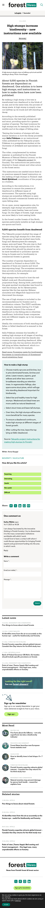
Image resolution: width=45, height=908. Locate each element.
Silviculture (18, 458)
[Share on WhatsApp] (24, 505)
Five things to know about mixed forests (18, 625)
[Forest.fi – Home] (22, 864)
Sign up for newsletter (22, 888)
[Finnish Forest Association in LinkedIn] (29, 881)
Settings (18, 901)
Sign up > (11, 714)
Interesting (8, 479)
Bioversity (22, 39)
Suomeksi (27, 13)
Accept (6, 904)
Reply (6, 550)
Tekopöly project (25, 160)
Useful (6, 483)
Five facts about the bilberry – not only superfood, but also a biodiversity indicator (25, 735)
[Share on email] (28, 505)
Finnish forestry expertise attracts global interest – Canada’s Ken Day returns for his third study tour (22, 645)
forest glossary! (20, 684)
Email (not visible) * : (10, 570)
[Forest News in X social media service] (15, 881)
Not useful (8, 488)
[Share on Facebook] (11, 505)
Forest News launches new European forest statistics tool (25, 746)
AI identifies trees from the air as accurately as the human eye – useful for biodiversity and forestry (22, 635)
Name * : (7, 561)
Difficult (7, 492)
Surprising (7, 474)
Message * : (7, 579)
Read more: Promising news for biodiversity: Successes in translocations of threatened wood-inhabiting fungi (22, 354)
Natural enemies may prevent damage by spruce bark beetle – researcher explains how (25, 782)
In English (18, 13)
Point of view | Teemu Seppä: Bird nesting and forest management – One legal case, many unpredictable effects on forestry (20, 668)
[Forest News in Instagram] (24, 881)
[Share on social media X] (15, 505)
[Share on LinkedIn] (19, 505)
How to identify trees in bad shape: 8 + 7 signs (26, 757)
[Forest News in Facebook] (20, 881)
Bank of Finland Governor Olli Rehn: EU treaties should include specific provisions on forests (20, 656)
